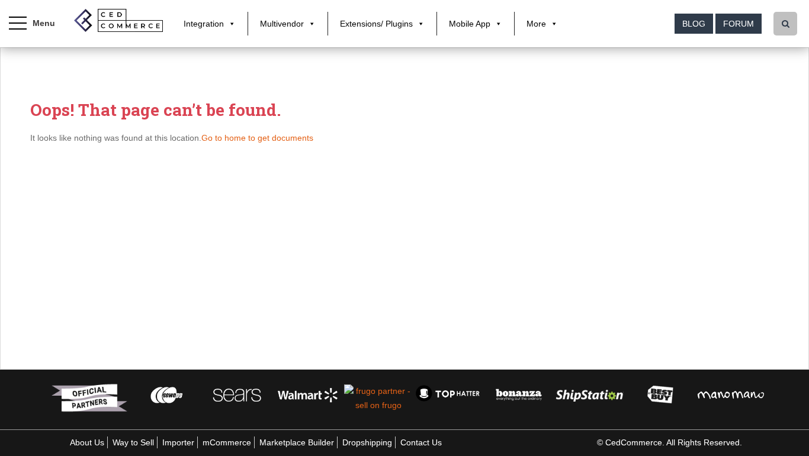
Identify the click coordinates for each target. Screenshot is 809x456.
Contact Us (421, 442)
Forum (738, 23)
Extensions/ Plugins (376, 23)
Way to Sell (133, 442)
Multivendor (282, 23)
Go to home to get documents (257, 138)
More (536, 23)
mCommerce (227, 442)
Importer (178, 442)
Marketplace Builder (296, 442)
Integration (204, 23)
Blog (693, 23)
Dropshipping (367, 442)
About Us (87, 442)
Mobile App (469, 23)
